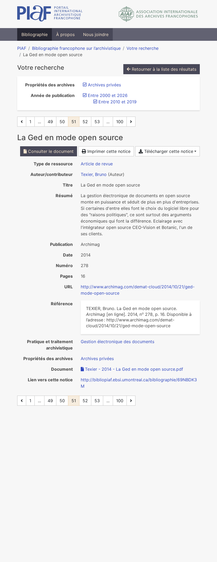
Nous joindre (95, 34)
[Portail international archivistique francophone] (50, 14)
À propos (65, 34)
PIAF (21, 48)
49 (50, 121)
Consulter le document (50, 151)
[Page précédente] (21, 122)
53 (97, 121)
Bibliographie (34, 34)
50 (62, 121)
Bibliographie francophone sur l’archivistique (76, 48)
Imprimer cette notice (108, 151)
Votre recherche (142, 48)
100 (119, 121)
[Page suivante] (130, 122)
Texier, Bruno (94, 174)
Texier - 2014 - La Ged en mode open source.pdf (134, 369)
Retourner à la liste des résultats (163, 69)
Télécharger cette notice (168, 151)
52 (85, 121)
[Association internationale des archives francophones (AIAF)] (158, 14)
